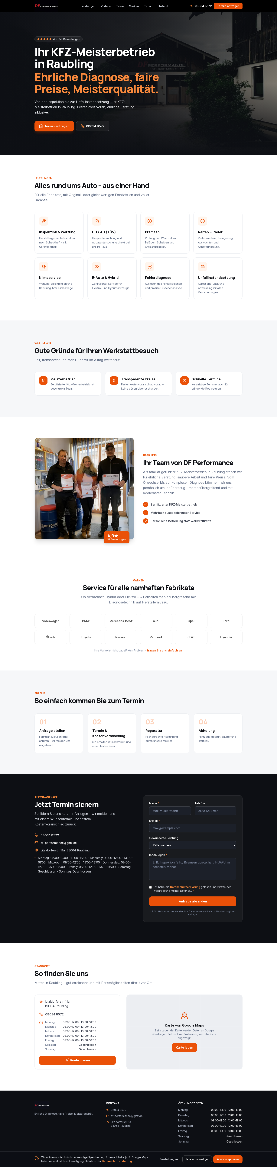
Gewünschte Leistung (163, 838)
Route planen (80, 1060)
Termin (148, 6)
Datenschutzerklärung (185, 887)
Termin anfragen (228, 6)
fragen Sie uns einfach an (164, 650)
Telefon (200, 803)
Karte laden (184, 1047)
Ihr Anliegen (158, 855)
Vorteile (106, 6)
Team (120, 6)
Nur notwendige (197, 1159)
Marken (134, 6)
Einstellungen (169, 1159)
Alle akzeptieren (228, 1159)
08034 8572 (203, 6)
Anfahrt (163, 6)
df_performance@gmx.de (59, 843)
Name (154, 803)
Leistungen (88, 6)
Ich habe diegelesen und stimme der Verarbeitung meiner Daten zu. (192, 888)
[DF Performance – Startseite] (46, 6)
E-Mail (154, 820)
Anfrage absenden (193, 901)
